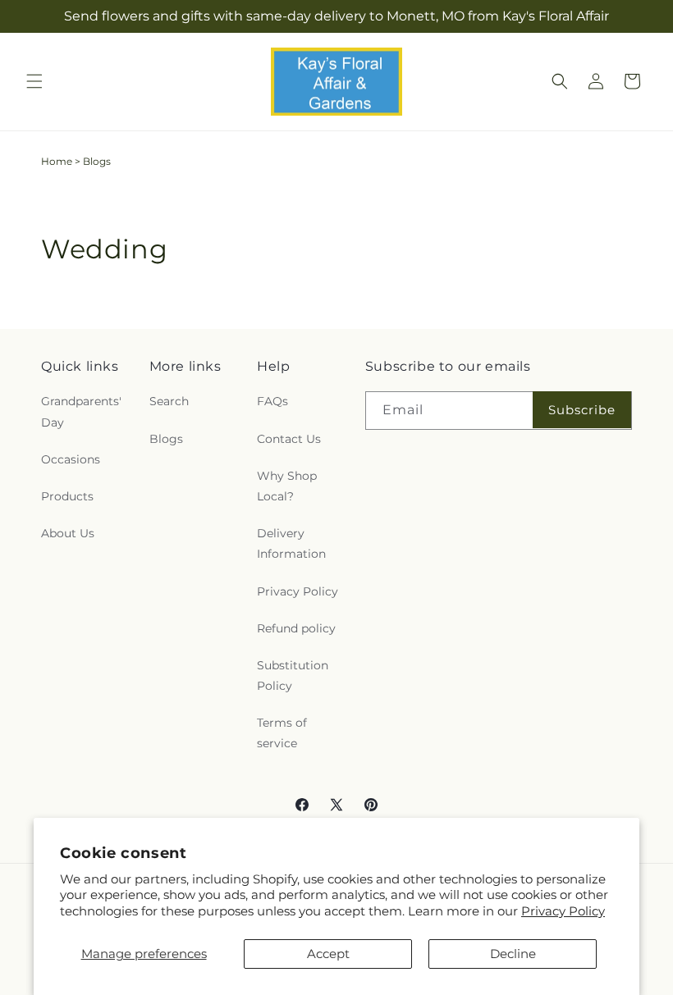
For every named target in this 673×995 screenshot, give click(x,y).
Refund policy (296, 628)
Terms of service (282, 733)
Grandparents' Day (81, 411)
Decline (513, 953)
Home (56, 161)
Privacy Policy (563, 911)
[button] (34, 81)
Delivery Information (291, 543)
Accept (328, 953)
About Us (67, 533)
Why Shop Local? (287, 486)
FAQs (272, 401)
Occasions (70, 459)
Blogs (166, 438)
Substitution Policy (292, 675)
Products (67, 496)
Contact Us (289, 438)
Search (169, 401)
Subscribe (582, 410)
